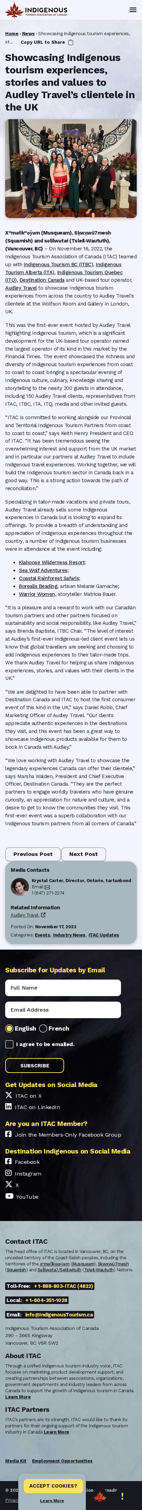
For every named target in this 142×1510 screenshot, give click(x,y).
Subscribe (34, 1066)
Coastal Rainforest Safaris (49, 578)
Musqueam (83, 1263)
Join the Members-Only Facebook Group (68, 1134)
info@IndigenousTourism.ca (59, 1315)
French (59, 1028)
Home (11, 33)
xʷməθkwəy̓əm (55, 1263)
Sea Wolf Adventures (43, 570)
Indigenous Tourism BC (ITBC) (58, 264)
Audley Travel (21, 288)
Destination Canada (42, 280)
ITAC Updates (104, 935)
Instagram (28, 1173)
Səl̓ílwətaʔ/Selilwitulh (59, 1269)
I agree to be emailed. (45, 1044)
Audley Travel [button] (25, 915)
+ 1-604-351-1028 (46, 1300)
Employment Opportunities (62, 1461)
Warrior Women (37, 594)
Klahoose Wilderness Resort (51, 562)
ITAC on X (29, 1096)
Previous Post (33, 854)
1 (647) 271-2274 (48, 893)
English (25, 1028)
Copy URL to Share (44, 42)
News (28, 33)
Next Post (83, 854)
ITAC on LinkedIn (37, 1107)
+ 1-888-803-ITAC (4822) (63, 1286)
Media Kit (16, 1461)
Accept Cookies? (53, 1486)
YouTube (27, 1196)
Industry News (69, 935)
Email (37, 886)
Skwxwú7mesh (113, 1263)
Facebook (27, 1162)
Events (42, 935)
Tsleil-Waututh (99, 1269)
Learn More (52, 1500)
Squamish (16, 1269)
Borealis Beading (38, 586)
